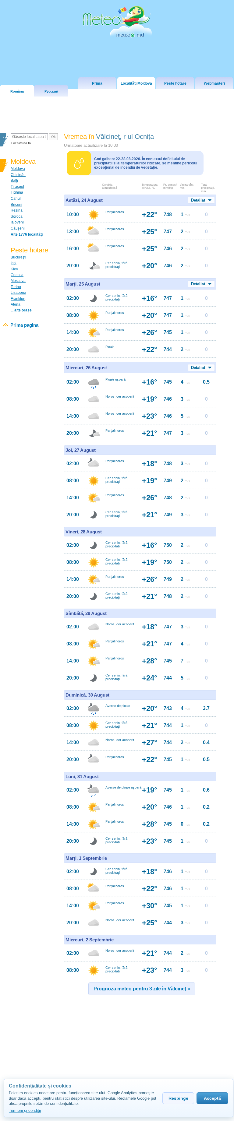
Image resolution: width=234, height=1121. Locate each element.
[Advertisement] (118, 1050)
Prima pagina (24, 325)
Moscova (18, 281)
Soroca (17, 216)
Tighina (17, 192)
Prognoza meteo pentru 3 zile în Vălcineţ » (142, 988)
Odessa (17, 275)
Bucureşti (18, 257)
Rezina (17, 210)
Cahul (16, 198)
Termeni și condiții (25, 1110)
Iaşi (13, 263)
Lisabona (18, 292)
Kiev (14, 269)
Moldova (18, 169)
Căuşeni (18, 228)
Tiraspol (17, 186)
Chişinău (18, 175)
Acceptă (212, 1098)
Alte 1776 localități (27, 234)
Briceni (16, 204)
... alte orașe (21, 310)
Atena (15, 304)
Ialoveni (17, 222)
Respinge (178, 1098)
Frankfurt (18, 299)
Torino (16, 287)
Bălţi (14, 180)
